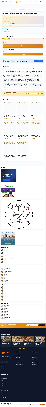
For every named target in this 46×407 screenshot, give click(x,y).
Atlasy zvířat (30, 1)
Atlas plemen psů (34, 354)
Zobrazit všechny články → (23, 348)
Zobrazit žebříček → (38, 60)
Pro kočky (18, 355)
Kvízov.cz (2, 395)
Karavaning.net (3, 397)
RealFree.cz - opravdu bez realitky (6, 376)
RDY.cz (2, 380)
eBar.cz (2, 387)
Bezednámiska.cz (11, 39)
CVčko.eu (2, 399)
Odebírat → (40, 93)
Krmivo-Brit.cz (11, 49)
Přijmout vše (42, 404)
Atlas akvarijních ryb (35, 360)
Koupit (24, 45)
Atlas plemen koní (34, 357)
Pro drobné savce (19, 357)
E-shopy (43, 1)
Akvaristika (18, 360)
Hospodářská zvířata (19, 364)
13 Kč (9, 18)
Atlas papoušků (34, 364)
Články (36, 1)
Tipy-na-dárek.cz (3, 388)
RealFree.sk (3, 392)
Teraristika (18, 362)
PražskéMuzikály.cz (4, 378)
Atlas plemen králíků (35, 359)
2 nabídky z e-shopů (7, 21)
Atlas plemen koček (35, 355)
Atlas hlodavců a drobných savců (37, 362)
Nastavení (30, 404)
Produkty (22, 1)
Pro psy (17, 354)
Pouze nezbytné (36, 404)
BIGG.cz (2, 383)
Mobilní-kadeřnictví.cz (4, 390)
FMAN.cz (2, 385)
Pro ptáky (17, 359)
